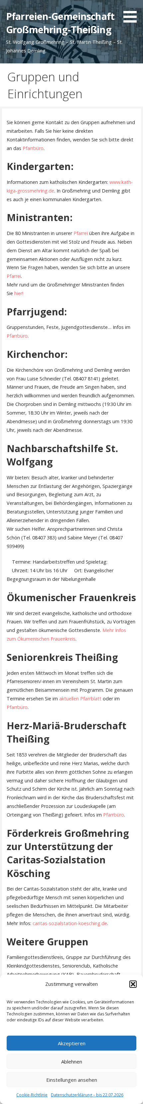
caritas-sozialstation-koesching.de (70, 923)
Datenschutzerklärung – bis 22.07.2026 (87, 1095)
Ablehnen (71, 1061)
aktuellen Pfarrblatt (80, 698)
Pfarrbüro (33, 148)
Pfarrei (80, 233)
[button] (133, 984)
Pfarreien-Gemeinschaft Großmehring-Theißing (60, 23)
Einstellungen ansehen (71, 1079)
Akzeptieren (71, 1043)
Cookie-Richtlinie (32, 1095)
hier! (18, 293)
